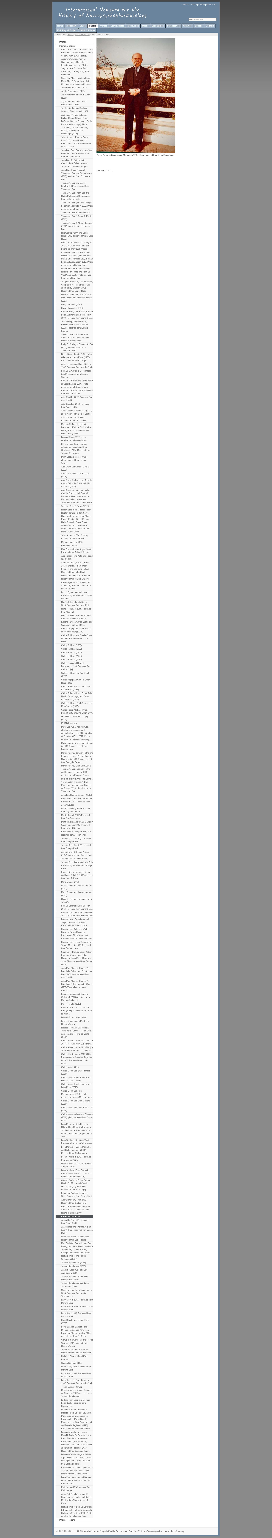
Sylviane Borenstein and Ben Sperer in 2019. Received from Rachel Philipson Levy (75, 337)
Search (194, 4)
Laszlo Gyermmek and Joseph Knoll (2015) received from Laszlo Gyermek (76, 595)
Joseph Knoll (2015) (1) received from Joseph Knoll (76, 840)
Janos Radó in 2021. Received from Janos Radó (75, 1221)
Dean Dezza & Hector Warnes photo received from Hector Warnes (75, 460)
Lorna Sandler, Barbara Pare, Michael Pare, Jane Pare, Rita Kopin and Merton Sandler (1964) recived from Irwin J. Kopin (76, 1331)
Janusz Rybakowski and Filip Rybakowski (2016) (74, 1278)
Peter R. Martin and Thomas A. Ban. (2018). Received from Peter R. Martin (76, 1010)
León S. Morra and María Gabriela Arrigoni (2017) (76, 1165)
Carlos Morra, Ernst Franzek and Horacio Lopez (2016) (76, 1079)
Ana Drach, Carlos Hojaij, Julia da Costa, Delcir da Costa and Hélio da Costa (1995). (76, 483)
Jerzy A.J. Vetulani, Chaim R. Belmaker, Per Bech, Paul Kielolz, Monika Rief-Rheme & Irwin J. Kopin (76, 1499)
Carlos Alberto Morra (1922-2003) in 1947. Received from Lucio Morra (77, 1042)
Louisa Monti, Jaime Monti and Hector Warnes (75, 1022)
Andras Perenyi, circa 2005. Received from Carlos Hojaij (74, 1201)
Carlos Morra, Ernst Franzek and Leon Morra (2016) (76, 1085)
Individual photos (82, 35)
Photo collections (67, 1520)
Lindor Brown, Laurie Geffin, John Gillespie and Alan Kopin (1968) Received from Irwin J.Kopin (76, 357)
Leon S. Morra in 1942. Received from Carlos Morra (76, 1158)
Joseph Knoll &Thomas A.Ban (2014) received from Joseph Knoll (76, 853)
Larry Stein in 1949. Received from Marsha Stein (77, 1308)
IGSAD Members (69, 723)
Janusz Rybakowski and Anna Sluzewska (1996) (75, 1285)
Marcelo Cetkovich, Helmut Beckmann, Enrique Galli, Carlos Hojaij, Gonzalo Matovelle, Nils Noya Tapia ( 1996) (76, 429)
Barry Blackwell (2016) (71, 304)
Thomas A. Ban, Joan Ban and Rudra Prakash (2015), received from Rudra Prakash (75, 196)
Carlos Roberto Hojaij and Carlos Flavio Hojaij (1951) (76, 688)
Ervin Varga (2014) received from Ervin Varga (76, 1489)
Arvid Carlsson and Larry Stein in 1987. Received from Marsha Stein (77, 365)
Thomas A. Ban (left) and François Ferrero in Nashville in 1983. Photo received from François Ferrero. (77, 206)
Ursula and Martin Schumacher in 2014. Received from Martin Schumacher (76, 1293)
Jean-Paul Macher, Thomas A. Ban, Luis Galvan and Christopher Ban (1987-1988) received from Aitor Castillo (76, 973)
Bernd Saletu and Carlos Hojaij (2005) (75, 1321)
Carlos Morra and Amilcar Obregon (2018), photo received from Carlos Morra (77, 1117)
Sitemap (185, 4)
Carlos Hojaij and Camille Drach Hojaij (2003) (75, 681)
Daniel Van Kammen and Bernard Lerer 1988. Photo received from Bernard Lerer (76, 1480)
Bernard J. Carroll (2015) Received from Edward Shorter (77, 392)
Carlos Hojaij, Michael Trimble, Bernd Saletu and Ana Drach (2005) (77, 711)
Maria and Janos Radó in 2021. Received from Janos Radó (75, 1238)
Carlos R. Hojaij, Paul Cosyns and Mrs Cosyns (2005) (76, 704)
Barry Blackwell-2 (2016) (72, 308)
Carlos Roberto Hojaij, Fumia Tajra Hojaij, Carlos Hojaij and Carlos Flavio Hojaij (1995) (76, 696)
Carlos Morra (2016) (70, 1067)
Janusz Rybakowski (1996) (73, 1266)
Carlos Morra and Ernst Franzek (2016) (75, 1072)
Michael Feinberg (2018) (72, 542)
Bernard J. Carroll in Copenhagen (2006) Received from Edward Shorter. (76, 374)
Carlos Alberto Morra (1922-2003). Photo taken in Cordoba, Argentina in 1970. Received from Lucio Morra (76, 1059)
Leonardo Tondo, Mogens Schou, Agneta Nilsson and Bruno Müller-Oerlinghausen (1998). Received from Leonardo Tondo (76, 1459)
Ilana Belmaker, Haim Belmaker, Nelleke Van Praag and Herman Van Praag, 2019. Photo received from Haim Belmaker (76, 273)
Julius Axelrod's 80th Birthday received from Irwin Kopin (74, 537)
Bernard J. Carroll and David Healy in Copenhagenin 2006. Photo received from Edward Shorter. (77, 384)
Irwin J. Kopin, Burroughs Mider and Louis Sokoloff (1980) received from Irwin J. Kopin (77, 875)
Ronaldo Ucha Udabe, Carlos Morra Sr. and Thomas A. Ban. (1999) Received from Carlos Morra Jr (77, 1470)
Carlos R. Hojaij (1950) (71, 645)
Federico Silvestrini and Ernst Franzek (74, 1358)
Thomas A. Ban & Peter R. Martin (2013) (76, 218)
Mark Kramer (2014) (70, 882)
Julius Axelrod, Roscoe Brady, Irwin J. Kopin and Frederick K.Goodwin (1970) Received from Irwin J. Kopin (76, 142)
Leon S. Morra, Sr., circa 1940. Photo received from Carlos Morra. (77, 1141)
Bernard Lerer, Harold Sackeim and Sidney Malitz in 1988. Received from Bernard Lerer (77, 945)
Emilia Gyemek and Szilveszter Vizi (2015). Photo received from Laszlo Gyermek (76, 585)
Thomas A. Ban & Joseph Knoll (75, 212)
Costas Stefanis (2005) (71, 1363)
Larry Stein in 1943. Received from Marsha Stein (77, 1301)
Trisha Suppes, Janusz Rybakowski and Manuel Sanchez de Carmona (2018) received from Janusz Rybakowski (76, 1392)
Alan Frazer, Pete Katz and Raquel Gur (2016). (77, 557)
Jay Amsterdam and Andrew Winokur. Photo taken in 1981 (74, 110)
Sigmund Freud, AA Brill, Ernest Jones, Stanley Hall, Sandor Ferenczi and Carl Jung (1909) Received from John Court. (75, 567)
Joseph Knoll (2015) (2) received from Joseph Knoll (76, 847)
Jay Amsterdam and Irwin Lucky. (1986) (76, 96)
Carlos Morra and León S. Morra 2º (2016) (77, 1109)
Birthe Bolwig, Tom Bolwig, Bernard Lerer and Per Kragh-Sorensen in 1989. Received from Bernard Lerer (77, 314)
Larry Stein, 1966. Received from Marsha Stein (76, 1315)
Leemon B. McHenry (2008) (73, 1017)
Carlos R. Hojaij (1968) (71, 652)
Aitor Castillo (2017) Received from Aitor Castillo (77, 399)
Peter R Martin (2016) (71, 1004)
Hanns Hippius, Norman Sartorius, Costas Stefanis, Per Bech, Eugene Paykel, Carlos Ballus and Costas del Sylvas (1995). (76, 620)
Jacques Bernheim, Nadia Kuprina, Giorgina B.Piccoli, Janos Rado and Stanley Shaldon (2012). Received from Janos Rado (77, 286)
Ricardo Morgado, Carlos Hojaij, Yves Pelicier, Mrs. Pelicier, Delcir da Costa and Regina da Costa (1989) (76, 1032)
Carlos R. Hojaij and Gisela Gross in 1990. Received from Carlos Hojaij (76, 638)
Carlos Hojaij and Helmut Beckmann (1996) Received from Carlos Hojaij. (76, 666)
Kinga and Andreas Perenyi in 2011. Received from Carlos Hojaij (76, 1194)
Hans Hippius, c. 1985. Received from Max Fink (76, 610)
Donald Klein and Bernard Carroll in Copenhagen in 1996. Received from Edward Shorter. (77, 825)
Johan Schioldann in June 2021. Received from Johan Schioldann (76, 1351)
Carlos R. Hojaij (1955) (71, 649)
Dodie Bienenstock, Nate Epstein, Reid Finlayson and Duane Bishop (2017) (76, 297)
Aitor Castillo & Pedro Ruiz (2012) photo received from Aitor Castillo (76, 412)
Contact (201, 4)
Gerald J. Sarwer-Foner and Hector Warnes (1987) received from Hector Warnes (77, 1343)
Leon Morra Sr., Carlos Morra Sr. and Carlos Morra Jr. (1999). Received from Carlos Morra (76, 1150)
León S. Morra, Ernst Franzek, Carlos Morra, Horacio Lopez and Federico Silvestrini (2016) (76, 1173)
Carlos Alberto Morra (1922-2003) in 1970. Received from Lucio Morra (77, 1049)
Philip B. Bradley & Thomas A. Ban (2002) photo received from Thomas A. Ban (77, 347)
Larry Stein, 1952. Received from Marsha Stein (76, 1368)
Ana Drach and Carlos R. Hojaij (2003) (75, 468)
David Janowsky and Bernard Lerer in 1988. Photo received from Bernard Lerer (77, 746)
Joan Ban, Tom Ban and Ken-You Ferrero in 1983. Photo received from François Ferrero (76, 153)
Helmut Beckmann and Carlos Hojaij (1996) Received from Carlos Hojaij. (77, 236)
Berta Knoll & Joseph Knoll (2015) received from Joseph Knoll (76, 833)
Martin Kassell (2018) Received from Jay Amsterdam (75, 817)
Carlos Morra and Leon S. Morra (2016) (75, 1102)
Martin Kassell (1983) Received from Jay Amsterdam (75, 810)
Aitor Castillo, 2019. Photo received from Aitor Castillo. (73, 419)
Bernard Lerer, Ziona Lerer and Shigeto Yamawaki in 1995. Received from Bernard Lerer (75, 922)
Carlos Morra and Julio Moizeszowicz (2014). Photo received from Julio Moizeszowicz (76, 1094)
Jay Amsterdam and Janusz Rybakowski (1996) (74, 103)
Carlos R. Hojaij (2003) (71, 656)
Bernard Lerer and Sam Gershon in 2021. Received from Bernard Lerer (77, 914)
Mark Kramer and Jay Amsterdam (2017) (76, 887)
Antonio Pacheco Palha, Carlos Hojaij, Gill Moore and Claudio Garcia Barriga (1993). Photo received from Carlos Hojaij (75, 1185)
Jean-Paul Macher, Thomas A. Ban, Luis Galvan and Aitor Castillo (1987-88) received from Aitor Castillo (77, 986)
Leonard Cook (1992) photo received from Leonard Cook (74, 439)
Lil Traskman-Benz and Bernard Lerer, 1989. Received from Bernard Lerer (75, 1403)
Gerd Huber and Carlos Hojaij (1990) (74, 718)
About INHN (211, 4)
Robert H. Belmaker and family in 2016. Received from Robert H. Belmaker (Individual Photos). (76, 245)
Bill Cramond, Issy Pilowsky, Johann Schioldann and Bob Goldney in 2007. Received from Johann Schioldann (76, 449)
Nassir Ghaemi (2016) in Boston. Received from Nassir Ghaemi (76, 577)
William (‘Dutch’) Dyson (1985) (75, 506)
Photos (71, 35)
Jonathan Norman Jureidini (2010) (76, 795)
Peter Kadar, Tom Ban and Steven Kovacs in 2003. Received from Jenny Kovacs (76, 801)
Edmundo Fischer (69, 546)
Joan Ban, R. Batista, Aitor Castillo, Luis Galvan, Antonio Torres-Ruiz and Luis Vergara (74, 163)
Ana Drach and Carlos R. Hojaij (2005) (75, 475)
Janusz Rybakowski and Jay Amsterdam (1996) (74, 1271)
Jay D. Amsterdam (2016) (73, 91)
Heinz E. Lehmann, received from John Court (76, 900)
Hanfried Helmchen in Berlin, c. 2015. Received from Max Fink (75, 604)
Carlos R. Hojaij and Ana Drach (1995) (75, 674)
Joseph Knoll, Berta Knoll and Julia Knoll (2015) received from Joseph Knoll (77, 865)
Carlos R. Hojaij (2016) (71, 659)
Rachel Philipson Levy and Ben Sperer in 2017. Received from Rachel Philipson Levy (75, 1209)
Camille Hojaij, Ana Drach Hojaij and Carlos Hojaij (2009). (75, 630)
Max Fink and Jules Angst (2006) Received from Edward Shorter (76, 551)
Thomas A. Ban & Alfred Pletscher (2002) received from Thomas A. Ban (77, 226)
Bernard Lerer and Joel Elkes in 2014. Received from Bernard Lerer (77, 907)
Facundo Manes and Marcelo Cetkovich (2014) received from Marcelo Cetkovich (75, 997)
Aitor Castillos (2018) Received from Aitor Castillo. (75, 405)
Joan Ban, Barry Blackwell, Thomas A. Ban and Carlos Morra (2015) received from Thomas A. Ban (76, 175)
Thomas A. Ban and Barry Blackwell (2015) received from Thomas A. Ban (75, 186)
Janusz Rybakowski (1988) (73, 1262)
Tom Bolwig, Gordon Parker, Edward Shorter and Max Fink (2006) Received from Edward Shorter (74, 326)
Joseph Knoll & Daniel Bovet (74, 859)
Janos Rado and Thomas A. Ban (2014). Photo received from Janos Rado (77, 1230)
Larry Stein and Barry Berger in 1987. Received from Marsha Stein (77, 1381)
